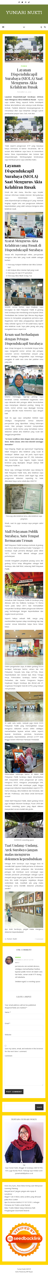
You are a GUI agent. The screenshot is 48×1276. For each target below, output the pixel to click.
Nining (18, 957)
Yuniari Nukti (24, 12)
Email (7, 1023)
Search (39, 1107)
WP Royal (29, 1272)
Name (8, 1012)
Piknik (24, 66)
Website (8, 1034)
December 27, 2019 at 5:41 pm (24, 960)
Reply (17, 963)
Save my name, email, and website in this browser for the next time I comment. (24, 1049)
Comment (8, 1056)
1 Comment (39, 939)
